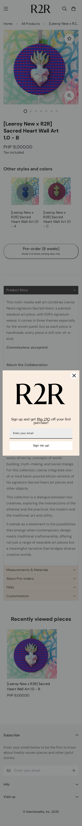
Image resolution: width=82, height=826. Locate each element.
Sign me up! (41, 445)
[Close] (74, 375)
